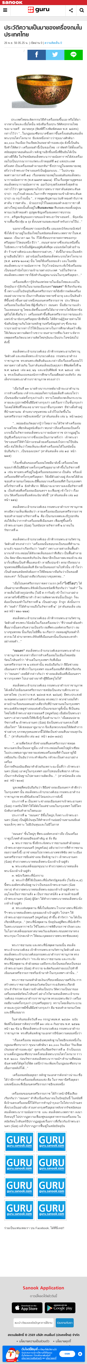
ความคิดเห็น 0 (53, 42)
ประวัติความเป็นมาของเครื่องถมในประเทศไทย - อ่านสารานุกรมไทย (39, 10)
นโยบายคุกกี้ (51, 1358)
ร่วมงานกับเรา (64, 1323)
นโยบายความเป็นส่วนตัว (32, 1358)
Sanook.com (12, 2)
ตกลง (67, 1353)
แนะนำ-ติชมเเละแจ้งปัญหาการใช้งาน (33, 1323)
